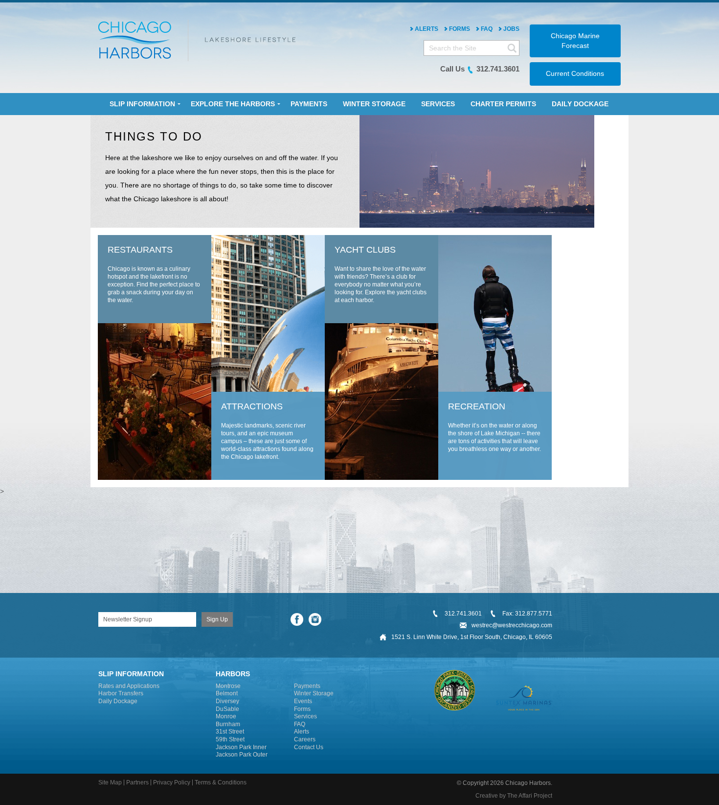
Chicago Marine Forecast (575, 40)
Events (303, 701)
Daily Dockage (117, 701)
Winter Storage (314, 693)
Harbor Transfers (120, 693)
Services (305, 716)
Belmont (227, 693)
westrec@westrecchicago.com (512, 625)
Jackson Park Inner (241, 747)
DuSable (227, 709)
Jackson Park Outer (242, 754)
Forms (459, 28)
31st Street (230, 731)
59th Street (230, 739)
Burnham (228, 724)
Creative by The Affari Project (513, 795)
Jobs (511, 28)
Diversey (227, 701)
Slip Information (131, 674)
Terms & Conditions (221, 782)
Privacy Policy (171, 782)
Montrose (228, 686)
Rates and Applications (128, 686)
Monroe (226, 716)
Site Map (110, 782)
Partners (137, 782)
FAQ (487, 28)
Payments (307, 686)
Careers (304, 739)
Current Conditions (575, 73)
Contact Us (308, 747)
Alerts (426, 28)
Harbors (233, 674)
